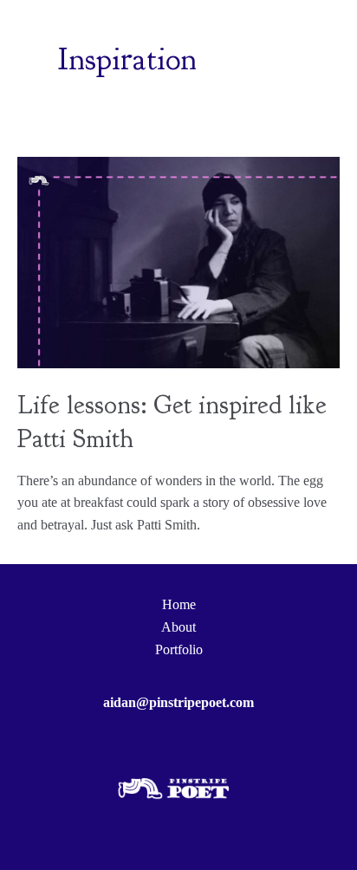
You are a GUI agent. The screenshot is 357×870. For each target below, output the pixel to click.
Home (179, 604)
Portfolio (179, 649)
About (178, 627)
